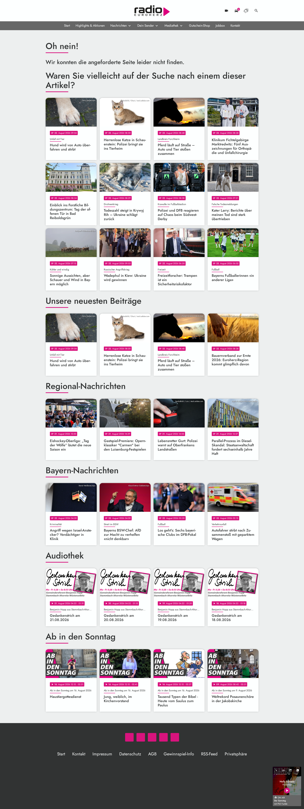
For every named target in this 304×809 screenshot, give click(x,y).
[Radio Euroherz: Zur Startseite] (152, 11)
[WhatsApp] (49, 10)
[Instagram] (63, 10)
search (256, 11)
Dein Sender (145, 25)
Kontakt (235, 25)
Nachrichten (118, 25)
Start (67, 25)
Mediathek (171, 25)
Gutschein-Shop (199, 25)
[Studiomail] (70, 10)
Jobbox (220, 25)
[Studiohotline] (77, 10)
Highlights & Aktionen (90, 25)
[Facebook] (56, 10)
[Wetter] (246, 11)
